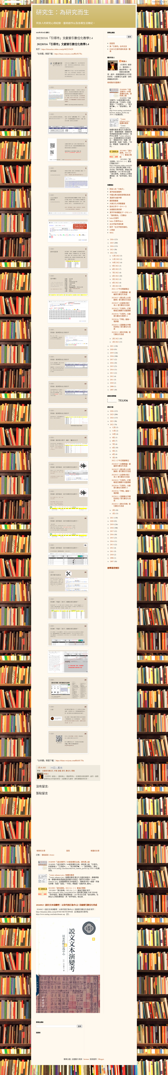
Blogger (101, 1059)
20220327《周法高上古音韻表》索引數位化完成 (121, 298)
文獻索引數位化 (47, 771)
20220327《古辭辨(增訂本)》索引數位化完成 (121, 304)
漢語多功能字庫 (116, 198)
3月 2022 (115, 286)
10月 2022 (116, 262)
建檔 (59, 771)
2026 (112, 239)
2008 (112, 386)
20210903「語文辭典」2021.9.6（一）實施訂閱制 (66, 888)
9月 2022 (115, 266)
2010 (112, 383)
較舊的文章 (95, 850)
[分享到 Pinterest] (61, 767)
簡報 (73, 771)
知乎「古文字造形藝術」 (119, 227)
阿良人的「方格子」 (117, 189)
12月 (114, 427)
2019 (112, 353)
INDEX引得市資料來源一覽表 (120, 50)
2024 (112, 246)
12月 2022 (116, 256)
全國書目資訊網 (116, 209)
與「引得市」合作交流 (118, 46)
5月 (113, 451)
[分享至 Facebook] (59, 767)
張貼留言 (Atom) (48, 855)
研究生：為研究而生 (62, 12)
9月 (113, 437)
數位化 (68, 771)
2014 (112, 369)
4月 (113, 454)
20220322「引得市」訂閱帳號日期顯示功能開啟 (121, 309)
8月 (113, 441)
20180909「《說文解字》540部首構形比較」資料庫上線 (69, 862)
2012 (112, 376)
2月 (113, 510)
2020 (112, 349)
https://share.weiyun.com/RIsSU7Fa (68, 53)
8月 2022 (115, 269)
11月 (114, 431)
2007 (112, 389)
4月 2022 (115, 282)
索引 (63, 771)
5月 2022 (115, 279)
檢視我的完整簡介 (114, 82)
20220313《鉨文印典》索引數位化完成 (121, 333)
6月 (113, 447)
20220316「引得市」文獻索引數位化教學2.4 (121, 315)
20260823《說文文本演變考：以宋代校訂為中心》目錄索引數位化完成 (66, 904)
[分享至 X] (56, 767)
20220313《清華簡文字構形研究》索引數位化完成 (121, 327)
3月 (113, 457)
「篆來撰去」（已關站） (119, 215)
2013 (112, 373)
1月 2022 (115, 342)
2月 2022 (115, 338)
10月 (114, 434)
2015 (112, 366)
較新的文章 (41, 850)
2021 (112, 346)
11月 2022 (116, 259)
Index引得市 (114, 218)
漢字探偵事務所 (116, 192)
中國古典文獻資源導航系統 (120, 195)
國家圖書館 (114, 200)
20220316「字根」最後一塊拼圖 (121, 320)
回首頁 (112, 43)
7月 (113, 444)
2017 (112, 359)
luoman (86, 1059)
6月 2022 (115, 276)
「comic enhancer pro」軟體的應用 (61, 875)
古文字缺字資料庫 (116, 224)
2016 (112, 363)
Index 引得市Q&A (116, 221)
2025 (112, 243)
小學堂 (112, 230)
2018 (112, 356)
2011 (112, 379)
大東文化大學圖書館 (117, 203)
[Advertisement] (104, 1036)
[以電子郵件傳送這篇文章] (52, 767)
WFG (111, 233)
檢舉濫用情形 (113, 567)
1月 (113, 513)
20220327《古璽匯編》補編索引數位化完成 (121, 293)
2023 (112, 249)
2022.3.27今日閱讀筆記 (120, 289)
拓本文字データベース (118, 206)
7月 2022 (115, 272)
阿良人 (124, 61)
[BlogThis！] (54, 767)
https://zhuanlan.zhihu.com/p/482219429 (57, 49)
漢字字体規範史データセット (121, 212)
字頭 (55, 771)
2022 (112, 253)
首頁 (68, 850)
